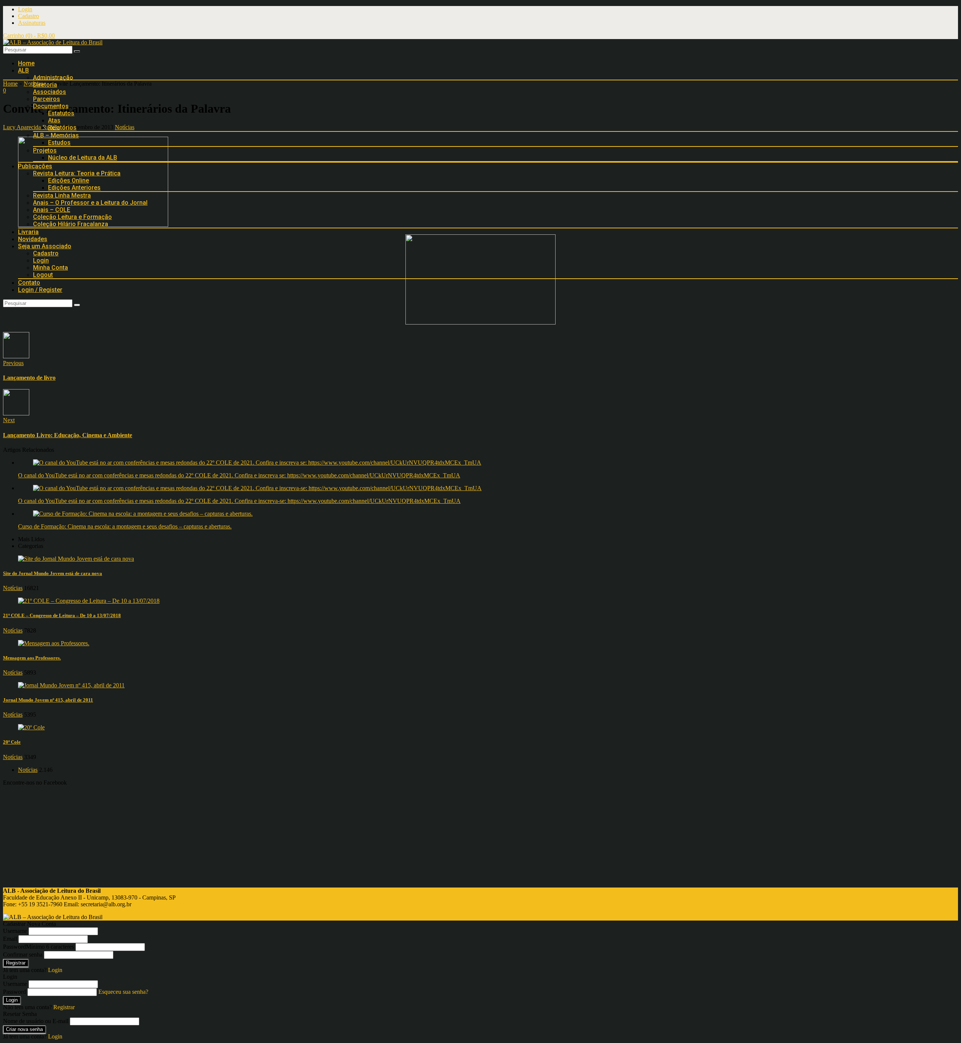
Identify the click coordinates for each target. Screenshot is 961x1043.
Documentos (51, 106)
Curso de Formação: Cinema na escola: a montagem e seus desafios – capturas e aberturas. (125, 526)
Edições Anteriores (74, 187)
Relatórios (62, 127)
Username (15, 931)
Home (26, 63)
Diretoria (45, 84)
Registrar (16, 963)
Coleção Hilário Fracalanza (70, 224)
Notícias (13, 588)
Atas (54, 120)
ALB (23, 70)
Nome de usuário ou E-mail (35, 1021)
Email (10, 939)
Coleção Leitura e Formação (72, 216)
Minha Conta (50, 267)
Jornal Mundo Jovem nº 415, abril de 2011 (48, 700)
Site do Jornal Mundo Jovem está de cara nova (52, 573)
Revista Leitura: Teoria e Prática (77, 173)
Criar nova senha (24, 1029)
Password (38, 946)
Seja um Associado (44, 246)
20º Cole (12, 742)
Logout (43, 274)
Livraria (28, 231)
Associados (49, 91)
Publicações (35, 166)
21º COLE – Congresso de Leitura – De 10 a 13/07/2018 (62, 615)
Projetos (45, 150)
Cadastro (28, 16)
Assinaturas (31, 23)
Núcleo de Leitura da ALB (82, 157)
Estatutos (61, 113)
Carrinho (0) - (29, 35)
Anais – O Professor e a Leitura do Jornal (90, 202)
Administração (53, 77)
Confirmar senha (22, 954)
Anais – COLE (51, 209)
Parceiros (46, 99)
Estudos (59, 142)
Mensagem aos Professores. (32, 658)
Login (25, 9)
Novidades (32, 239)
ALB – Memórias (56, 135)
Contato (29, 282)
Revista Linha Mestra (62, 195)
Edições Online (68, 180)
